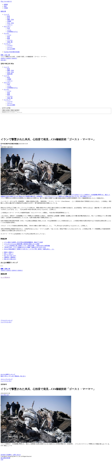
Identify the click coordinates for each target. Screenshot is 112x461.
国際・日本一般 (5, 55)
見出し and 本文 (15, 110)
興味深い (17, 376)
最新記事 (3, 11)
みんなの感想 (11, 49)
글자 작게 (3, 147)
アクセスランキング (6, 320)
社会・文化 (10, 23)
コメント (9, 47)
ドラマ (9, 35)
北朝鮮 (9, 21)
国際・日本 (10, 19)
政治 (8, 16)
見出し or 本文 (6, 110)
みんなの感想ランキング (8, 374)
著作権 (8, 458)
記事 (5, 268)
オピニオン (7, 26)
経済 (8, 18)
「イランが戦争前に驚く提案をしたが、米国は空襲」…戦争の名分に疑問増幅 (27, 245)
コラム (9, 30)
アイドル (9, 40)
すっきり (11, 376)
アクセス (9, 45)
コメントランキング (6, 379)
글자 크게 (10, 147)
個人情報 (3, 458)
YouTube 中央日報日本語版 (12, 52)
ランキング (7, 43)
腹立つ (3, 376)
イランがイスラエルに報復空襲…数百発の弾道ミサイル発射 (21, 244)
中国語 (6, 8)
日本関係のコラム (12, 31)
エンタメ (6, 33)
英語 (5, 6)
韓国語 (6, 4)
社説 (8, 28)
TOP (2, 459)
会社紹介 (3, 454)
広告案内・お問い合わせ (13, 454)
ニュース (6, 14)
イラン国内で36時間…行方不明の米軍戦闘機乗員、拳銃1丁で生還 (23, 242)
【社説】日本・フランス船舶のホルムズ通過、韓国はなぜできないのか (25, 247)
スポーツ (9, 24)
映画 (8, 38)
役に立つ (23, 376)
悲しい (7, 376)
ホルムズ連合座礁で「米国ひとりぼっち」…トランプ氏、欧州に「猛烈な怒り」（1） (29, 249)
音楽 (8, 36)
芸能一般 (9, 42)
